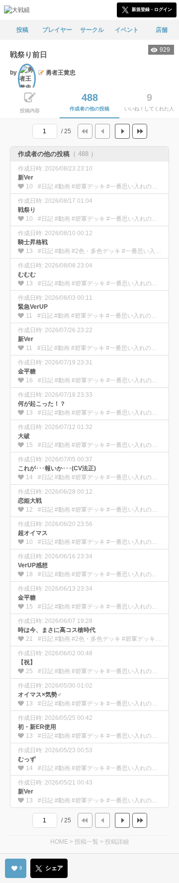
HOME (59, 841)
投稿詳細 (117, 841)
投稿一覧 (86, 841)
